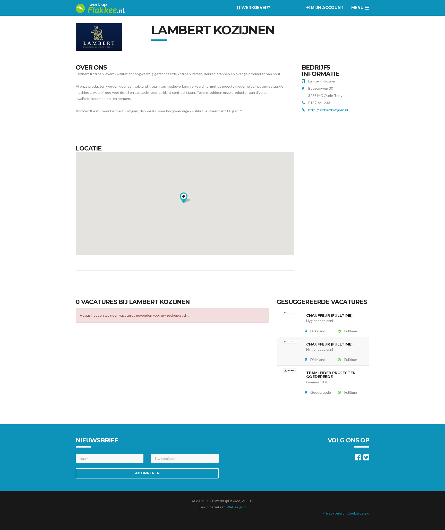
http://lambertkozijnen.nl (328, 110)
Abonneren (147, 473)
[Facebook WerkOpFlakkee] (358, 458)
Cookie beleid (358, 513)
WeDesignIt (236, 507)
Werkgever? (255, 7)
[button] (185, 197)
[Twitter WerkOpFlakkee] (366, 458)
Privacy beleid (333, 513)
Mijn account (327, 7)
